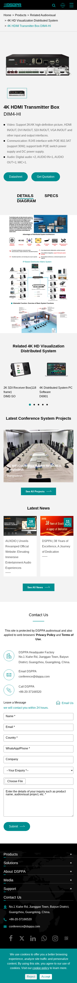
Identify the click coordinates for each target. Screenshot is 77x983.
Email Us (67, 703)
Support (10, 889)
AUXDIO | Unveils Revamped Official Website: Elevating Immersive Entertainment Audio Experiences (18, 554)
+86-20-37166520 (20, 919)
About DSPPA (15, 871)
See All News (35, 587)
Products (20, 15)
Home (7, 15)
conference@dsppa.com (24, 926)
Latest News (38, 508)
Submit (13, 826)
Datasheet (15, 176)
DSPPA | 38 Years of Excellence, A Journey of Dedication (56, 546)
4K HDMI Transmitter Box (23, 25)
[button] (30, 405)
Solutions (11, 863)
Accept (45, 976)
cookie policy (40, 968)
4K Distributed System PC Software (56, 392)
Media (8, 880)
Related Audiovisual (43, 15)
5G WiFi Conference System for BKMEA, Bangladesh (34, 467)
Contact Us (12, 897)
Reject (31, 976)
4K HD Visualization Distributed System (32, 20)
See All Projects (35, 491)
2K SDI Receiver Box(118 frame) (20, 392)
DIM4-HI (45, 25)
